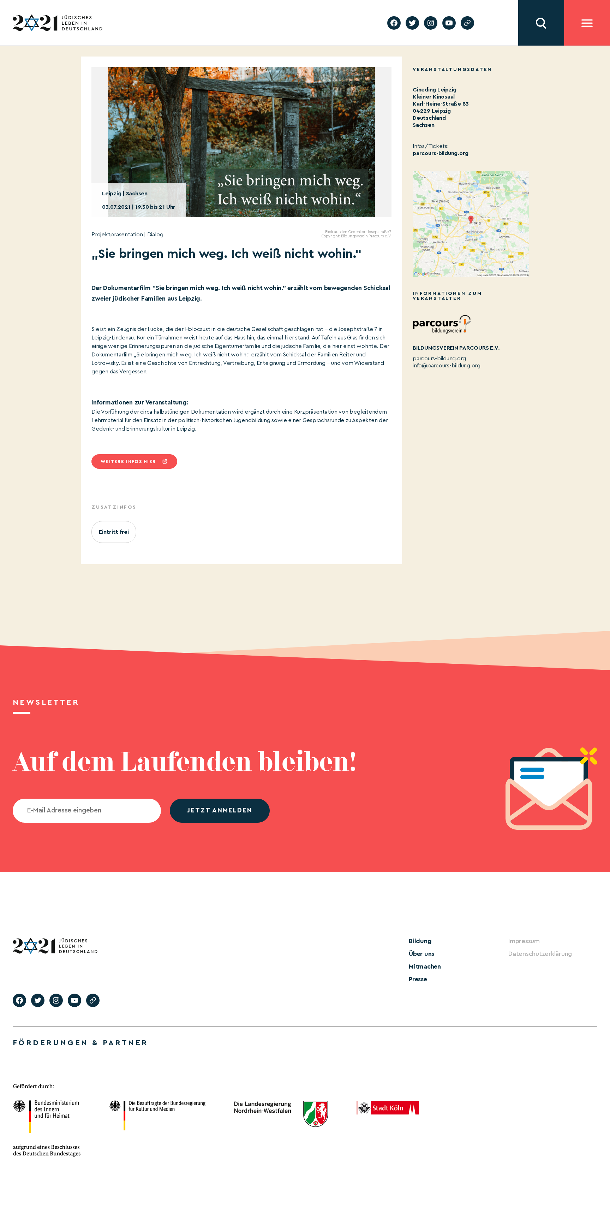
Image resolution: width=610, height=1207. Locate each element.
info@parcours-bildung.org (446, 365)
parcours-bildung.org (440, 153)
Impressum (524, 941)
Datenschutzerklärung (540, 954)
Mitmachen (425, 966)
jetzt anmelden (219, 810)
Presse (418, 979)
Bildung (420, 941)
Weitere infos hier (128, 461)
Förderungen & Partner (80, 1043)
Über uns (421, 954)
